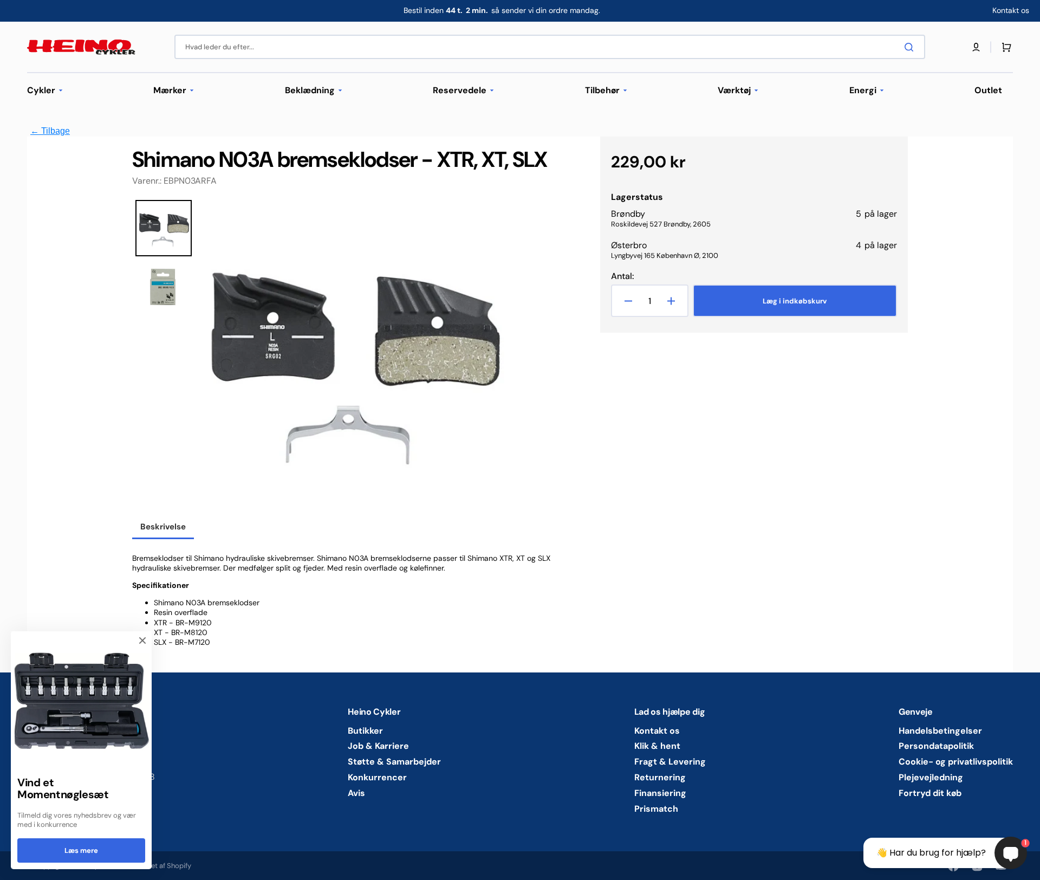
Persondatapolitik (936, 746)
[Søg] (911, 47)
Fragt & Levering (670, 761)
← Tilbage (50, 130)
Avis (356, 793)
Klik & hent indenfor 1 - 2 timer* (501, 10)
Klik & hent (657, 746)
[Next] (495, 358)
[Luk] (142, 640)
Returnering (660, 777)
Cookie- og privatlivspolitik (956, 761)
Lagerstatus (637, 197)
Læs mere (81, 850)
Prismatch (656, 808)
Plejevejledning (931, 777)
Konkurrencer (377, 777)
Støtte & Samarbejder (394, 761)
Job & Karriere (378, 746)
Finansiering (660, 793)
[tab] (163, 527)
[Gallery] (321, 358)
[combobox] (549, 47)
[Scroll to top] (14, 866)
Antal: (622, 276)
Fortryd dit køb (930, 793)
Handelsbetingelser (940, 731)
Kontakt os (657, 731)
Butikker (365, 731)
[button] (976, 47)
